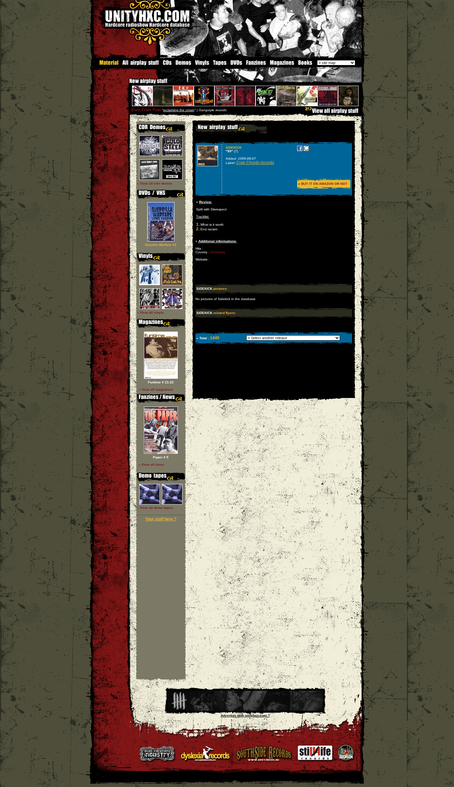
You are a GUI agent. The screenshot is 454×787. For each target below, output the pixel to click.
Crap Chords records (255, 162)
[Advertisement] (273, 393)
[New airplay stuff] (126, 84)
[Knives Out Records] (245, 709)
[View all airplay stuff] (333, 112)
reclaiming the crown (178, 110)
